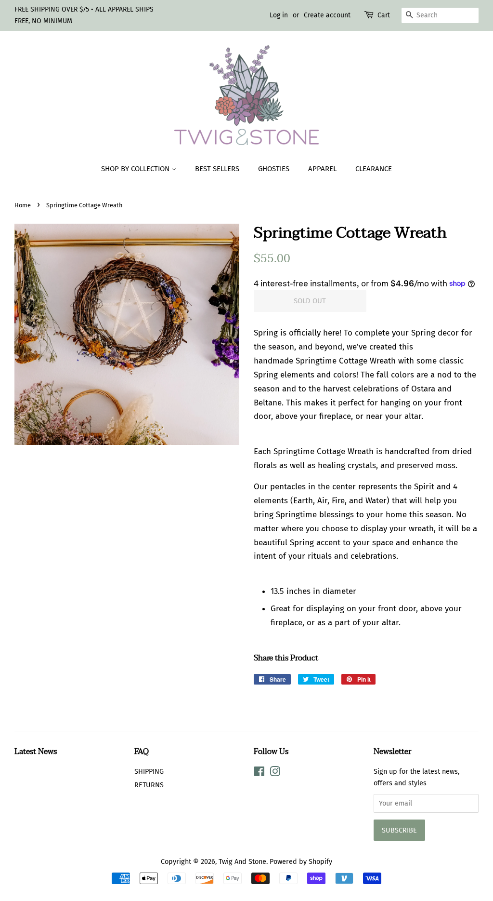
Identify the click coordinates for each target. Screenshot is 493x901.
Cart (383, 15)
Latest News (35, 751)
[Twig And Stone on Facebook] (259, 773)
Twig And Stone (242, 861)
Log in (279, 15)
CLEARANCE (373, 168)
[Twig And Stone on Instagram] (275, 773)
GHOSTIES (273, 168)
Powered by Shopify (301, 861)
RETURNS (149, 784)
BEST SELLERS (217, 168)
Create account (327, 15)
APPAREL (322, 168)
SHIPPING (149, 771)
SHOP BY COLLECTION (136, 168)
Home (22, 205)
